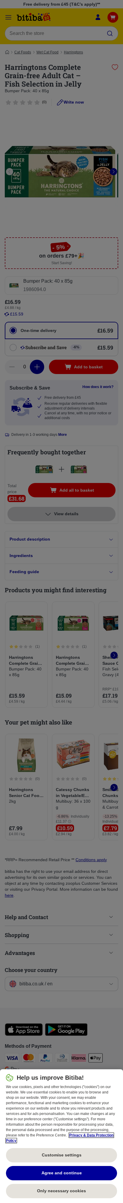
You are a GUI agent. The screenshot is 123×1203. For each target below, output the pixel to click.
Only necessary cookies (61, 1190)
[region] (61, 1136)
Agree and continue (61, 1172)
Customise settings (62, 1155)
